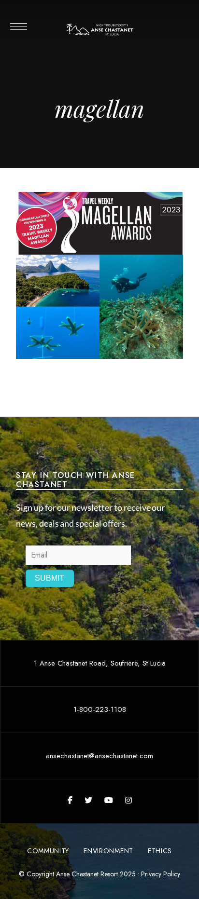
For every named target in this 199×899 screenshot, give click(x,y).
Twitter (88, 800)
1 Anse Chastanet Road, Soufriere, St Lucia (100, 663)
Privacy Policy (160, 874)
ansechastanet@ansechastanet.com (99, 755)
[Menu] (18, 26)
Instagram (128, 800)
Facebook (70, 800)
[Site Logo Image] (100, 30)
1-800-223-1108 (99, 709)
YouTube (108, 800)
